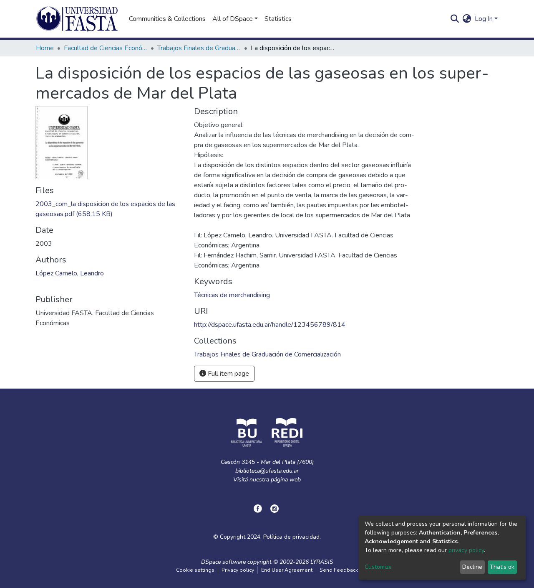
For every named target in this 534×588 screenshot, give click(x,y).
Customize (378, 567)
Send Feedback (339, 570)
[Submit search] (455, 19)
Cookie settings (195, 570)
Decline (472, 567)
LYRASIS (321, 562)
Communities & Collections (167, 18)
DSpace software (223, 562)
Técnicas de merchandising (232, 295)
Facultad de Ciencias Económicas (105, 48)
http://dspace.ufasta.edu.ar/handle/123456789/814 (269, 324)
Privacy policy (238, 570)
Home (45, 48)
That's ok (502, 567)
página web (286, 480)
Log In (484, 18)
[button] (467, 19)
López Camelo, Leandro (69, 273)
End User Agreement (286, 570)
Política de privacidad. (292, 537)
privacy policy (466, 550)
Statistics (278, 18)
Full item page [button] (227, 373)
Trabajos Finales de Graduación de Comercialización (199, 48)
